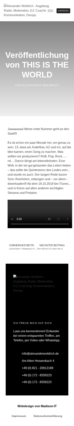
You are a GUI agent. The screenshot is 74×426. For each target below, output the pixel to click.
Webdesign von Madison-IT (37, 406)
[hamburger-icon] (50, 10)
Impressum (19, 415)
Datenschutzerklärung (48, 415)
